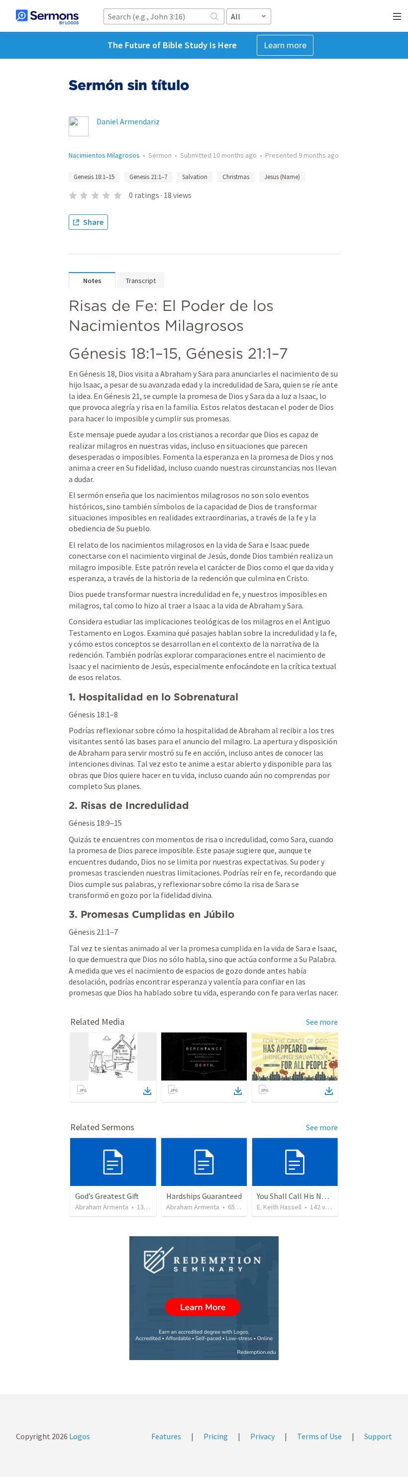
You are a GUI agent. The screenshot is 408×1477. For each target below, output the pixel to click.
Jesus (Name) (282, 177)
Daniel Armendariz (128, 121)
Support (378, 1436)
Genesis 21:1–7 (148, 177)
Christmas (235, 177)
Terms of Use (319, 1436)
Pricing (216, 1436)
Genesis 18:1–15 (94, 177)
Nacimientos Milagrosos (104, 155)
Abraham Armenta (101, 1206)
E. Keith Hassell (279, 1206)
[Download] (147, 1090)
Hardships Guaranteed (204, 1196)
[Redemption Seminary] (204, 1298)
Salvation (194, 177)
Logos (79, 1436)
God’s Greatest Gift (107, 1196)
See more (322, 1022)
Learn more (285, 45)
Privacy (262, 1436)
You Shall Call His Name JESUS (308, 1196)
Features (166, 1436)
